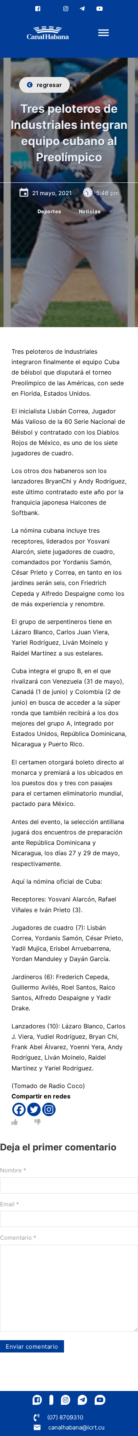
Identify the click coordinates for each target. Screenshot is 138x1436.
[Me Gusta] (15, 1122)
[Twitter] (34, 1109)
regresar (49, 85)
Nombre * (13, 1170)
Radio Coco (66, 1086)
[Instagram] (49, 1109)
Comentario (18, 1237)
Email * (9, 1204)
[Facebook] (19, 1109)
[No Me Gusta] (37, 1122)
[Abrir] (103, 33)
